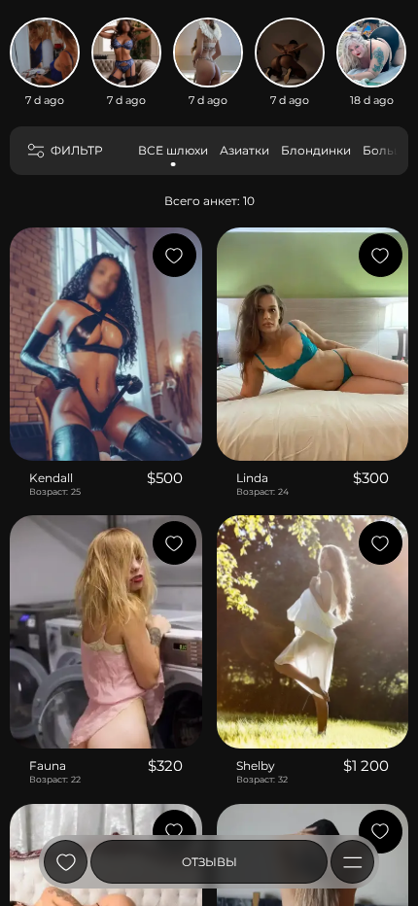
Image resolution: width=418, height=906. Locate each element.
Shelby (255, 765)
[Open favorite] (65, 862)
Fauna (47, 765)
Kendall (51, 477)
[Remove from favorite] (174, 255)
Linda (252, 477)
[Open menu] (352, 862)
